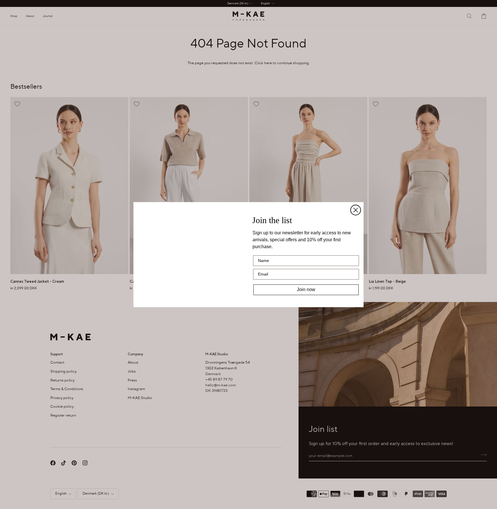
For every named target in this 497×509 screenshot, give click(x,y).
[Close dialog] (356, 190)
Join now (306, 289)
